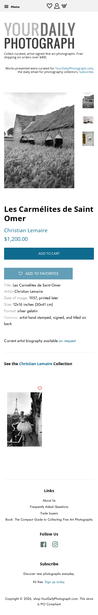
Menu (15, 6)
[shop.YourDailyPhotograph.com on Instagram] (55, 545)
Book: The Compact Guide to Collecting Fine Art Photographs (49, 519)
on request (67, 340)
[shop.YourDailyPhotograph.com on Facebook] (43, 545)
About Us (49, 500)
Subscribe (86, 72)
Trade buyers (49, 513)
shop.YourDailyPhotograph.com (55, 598)
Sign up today (54, 581)
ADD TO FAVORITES (42, 273)
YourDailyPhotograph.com (74, 68)
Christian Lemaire (26, 230)
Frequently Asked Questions (49, 506)
